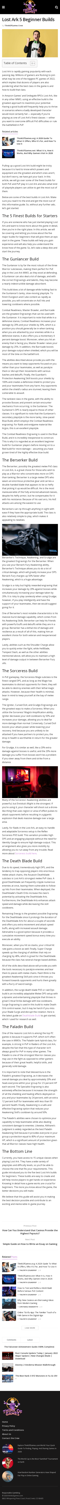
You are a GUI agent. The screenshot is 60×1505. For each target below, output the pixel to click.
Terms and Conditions (13, 1430)
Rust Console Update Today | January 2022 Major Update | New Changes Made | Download (36, 1356)
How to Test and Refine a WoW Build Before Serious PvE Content (34, 1289)
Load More (30, 1328)
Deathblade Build (31, 1015)
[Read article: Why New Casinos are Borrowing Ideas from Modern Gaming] (9, 1304)
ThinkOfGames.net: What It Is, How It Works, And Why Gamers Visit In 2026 (35, 152)
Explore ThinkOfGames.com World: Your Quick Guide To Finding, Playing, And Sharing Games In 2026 (37, 1448)
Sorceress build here (26, 853)
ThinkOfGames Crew (14, 25)
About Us (6, 1434)
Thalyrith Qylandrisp (28, 1270)
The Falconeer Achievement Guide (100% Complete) (29, 1346)
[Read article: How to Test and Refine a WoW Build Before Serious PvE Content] (9, 1292)
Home (5, 1421)
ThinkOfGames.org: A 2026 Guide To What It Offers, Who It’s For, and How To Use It (36, 141)
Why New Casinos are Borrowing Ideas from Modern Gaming (35, 1301)
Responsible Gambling (11, 1493)
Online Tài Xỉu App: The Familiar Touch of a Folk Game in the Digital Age (36, 1314)
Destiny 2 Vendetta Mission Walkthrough (35, 1364)
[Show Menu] (3, 7)
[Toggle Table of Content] (31, 63)
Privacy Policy (8, 1426)
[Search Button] (56, 7)
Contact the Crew (10, 1438)
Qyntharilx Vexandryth (28, 1307)
